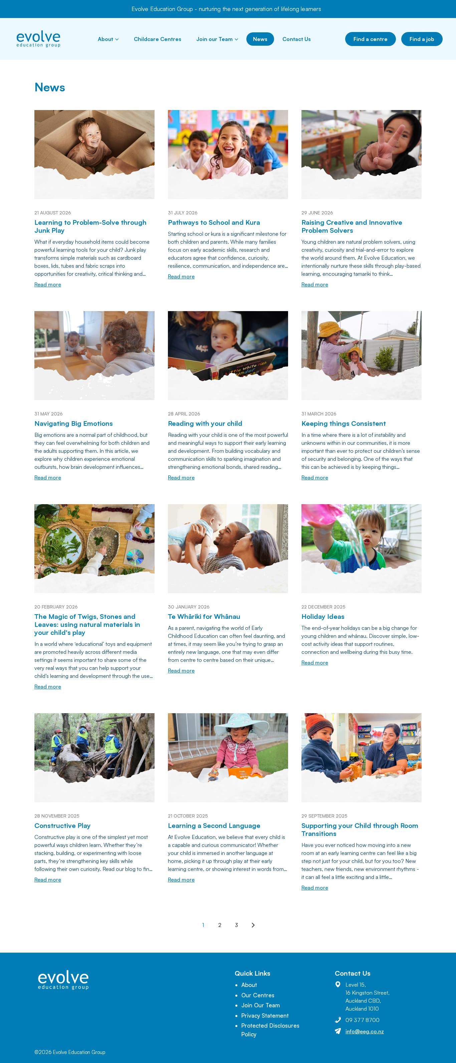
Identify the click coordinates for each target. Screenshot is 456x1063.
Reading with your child (205, 423)
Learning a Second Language (214, 825)
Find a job (422, 39)
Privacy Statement (265, 1015)
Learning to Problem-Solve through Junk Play (90, 226)
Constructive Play (62, 825)
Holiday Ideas (323, 616)
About (105, 39)
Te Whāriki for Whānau (204, 616)
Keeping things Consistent (343, 423)
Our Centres (257, 995)
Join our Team (214, 39)
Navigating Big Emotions (73, 423)
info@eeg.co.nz (365, 1031)
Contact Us (296, 39)
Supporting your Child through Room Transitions (359, 829)
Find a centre (371, 39)
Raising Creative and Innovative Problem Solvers (351, 226)
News (260, 39)
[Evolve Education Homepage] (38, 39)
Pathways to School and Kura (214, 222)
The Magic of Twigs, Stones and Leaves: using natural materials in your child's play (87, 624)
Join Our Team (260, 1005)
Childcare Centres (157, 39)
